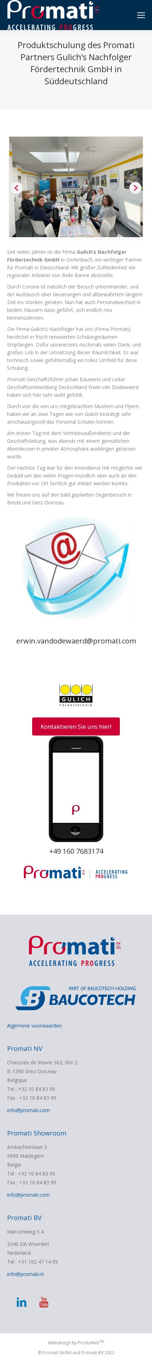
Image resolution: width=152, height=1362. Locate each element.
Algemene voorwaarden (34, 1025)
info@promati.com (28, 1110)
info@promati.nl (25, 1274)
